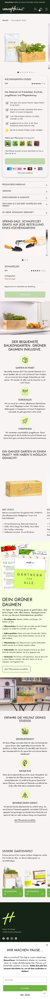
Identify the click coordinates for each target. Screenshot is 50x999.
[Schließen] (47, 945)
